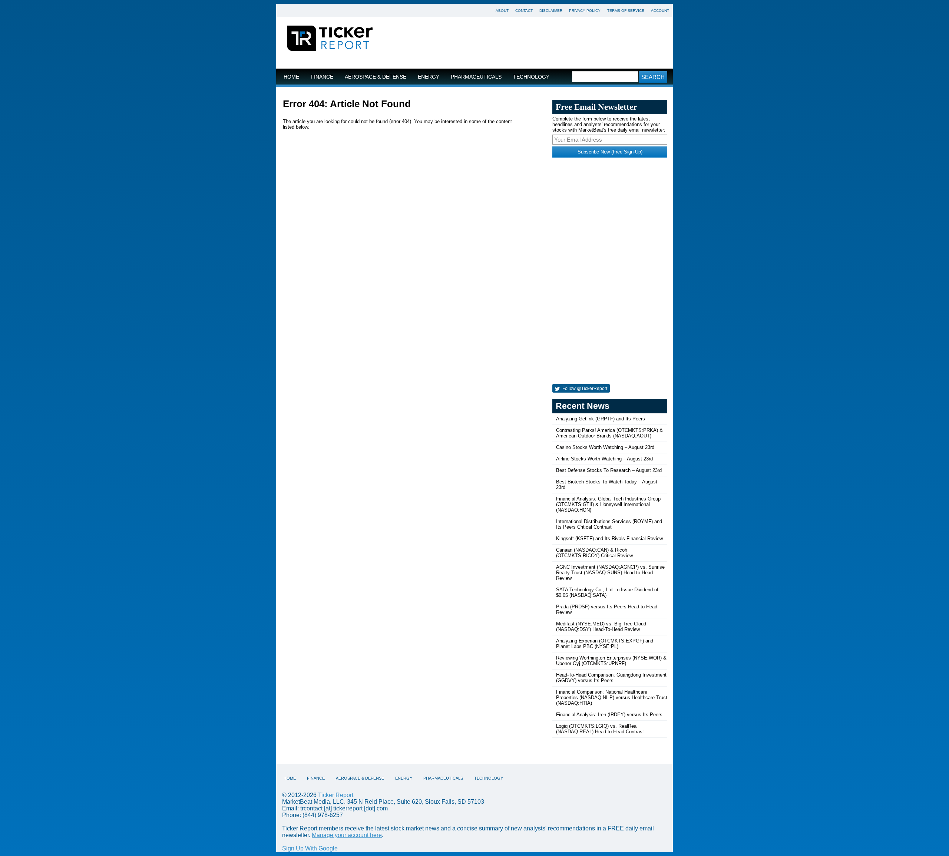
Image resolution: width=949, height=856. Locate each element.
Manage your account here (347, 835)
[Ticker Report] (330, 39)
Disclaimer (550, 11)
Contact (524, 11)
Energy (428, 77)
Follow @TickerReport (584, 388)
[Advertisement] (528, 42)
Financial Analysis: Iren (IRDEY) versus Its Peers (609, 714)
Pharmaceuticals (476, 77)
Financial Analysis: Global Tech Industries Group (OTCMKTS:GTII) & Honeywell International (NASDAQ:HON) (608, 504)
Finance (322, 77)
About (502, 11)
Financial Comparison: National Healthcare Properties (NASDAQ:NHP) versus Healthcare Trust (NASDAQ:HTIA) (611, 697)
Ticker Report (335, 795)
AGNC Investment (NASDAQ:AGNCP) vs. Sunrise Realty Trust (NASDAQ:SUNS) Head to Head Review (610, 572)
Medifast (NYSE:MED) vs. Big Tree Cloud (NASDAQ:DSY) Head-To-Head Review (601, 626)
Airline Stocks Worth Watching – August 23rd (604, 459)
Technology (531, 77)
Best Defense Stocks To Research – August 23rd (609, 470)
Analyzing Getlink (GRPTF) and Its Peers (600, 419)
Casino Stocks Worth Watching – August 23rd (605, 447)
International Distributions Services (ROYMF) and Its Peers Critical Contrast (609, 524)
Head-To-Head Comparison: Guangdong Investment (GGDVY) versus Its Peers (611, 677)
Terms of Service (625, 11)
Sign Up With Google (310, 848)
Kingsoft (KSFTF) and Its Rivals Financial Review (609, 538)
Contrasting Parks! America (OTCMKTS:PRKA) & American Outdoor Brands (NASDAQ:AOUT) (609, 433)
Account (660, 11)
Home (291, 77)
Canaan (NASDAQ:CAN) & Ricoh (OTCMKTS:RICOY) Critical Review (594, 552)
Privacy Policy (585, 11)
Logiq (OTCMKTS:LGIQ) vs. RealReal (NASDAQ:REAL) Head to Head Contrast (600, 728)
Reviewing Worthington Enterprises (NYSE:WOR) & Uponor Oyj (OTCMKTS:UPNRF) (611, 660)
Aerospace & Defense (375, 77)
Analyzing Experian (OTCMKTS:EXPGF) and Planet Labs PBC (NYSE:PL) (604, 643)
